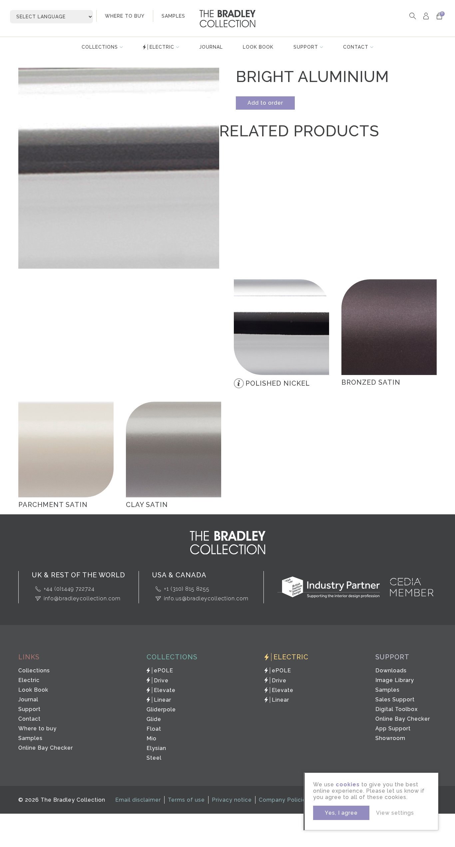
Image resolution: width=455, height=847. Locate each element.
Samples (30, 738)
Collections (100, 47)
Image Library (394, 680)
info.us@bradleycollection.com (206, 598)
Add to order (265, 103)
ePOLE (163, 670)
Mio (152, 738)
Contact (355, 47)
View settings (395, 813)
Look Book (258, 47)
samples (173, 16)
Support (305, 47)
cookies (348, 784)
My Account (426, 16)
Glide (154, 719)
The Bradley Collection (227, 18)
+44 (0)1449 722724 (69, 589)
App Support (393, 728)
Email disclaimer (138, 800)
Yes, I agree (341, 813)
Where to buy (37, 728)
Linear (162, 700)
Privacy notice (232, 800)
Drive (161, 680)
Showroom (390, 738)
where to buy (125, 16)
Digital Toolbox (396, 709)
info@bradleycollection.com (82, 598)
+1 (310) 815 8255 (187, 589)
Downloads (391, 670)
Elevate (165, 690)
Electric (162, 47)
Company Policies (284, 800)
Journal (211, 47)
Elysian (156, 748)
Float (154, 729)
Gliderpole (161, 709)
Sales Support (395, 699)
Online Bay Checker (45, 748)
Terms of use (186, 800)
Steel (154, 758)
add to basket (312, 296)
